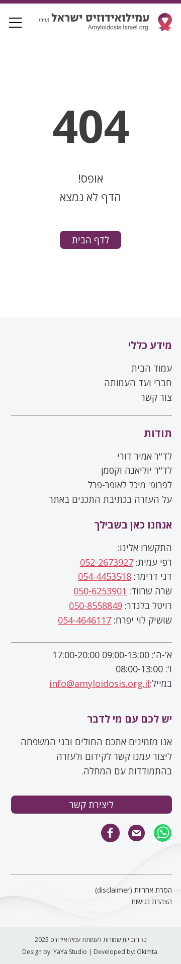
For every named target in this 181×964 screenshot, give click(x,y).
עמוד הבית (151, 368)
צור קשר (156, 397)
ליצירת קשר (91, 805)
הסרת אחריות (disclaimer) (133, 890)
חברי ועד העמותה (138, 383)
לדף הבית (90, 240)
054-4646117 (84, 620)
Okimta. (148, 951)
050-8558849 (95, 605)
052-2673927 (106, 562)
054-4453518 (104, 576)
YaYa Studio (70, 951)
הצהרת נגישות (151, 901)
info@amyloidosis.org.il (99, 683)
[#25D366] (162, 834)
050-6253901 (100, 591)
